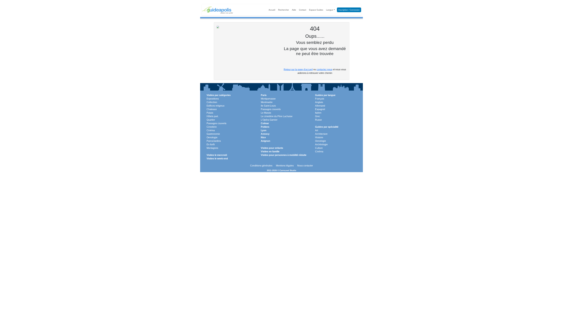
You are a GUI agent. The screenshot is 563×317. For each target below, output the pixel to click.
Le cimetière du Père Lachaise (276, 116)
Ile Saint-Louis (268, 105)
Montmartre (267, 102)
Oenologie (212, 137)
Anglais (319, 102)
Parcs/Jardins (214, 141)
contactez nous (324, 69)
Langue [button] (329, 10)
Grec (317, 116)
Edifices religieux (215, 105)
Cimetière (212, 127)
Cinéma (211, 130)
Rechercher (283, 10)
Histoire (319, 137)
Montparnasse (268, 98)
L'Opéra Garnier (269, 120)
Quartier (211, 120)
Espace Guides (316, 10)
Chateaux (212, 109)
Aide (294, 10)
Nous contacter (305, 165)
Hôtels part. (212, 116)
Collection (212, 102)
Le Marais (266, 113)
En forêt (211, 144)
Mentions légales (285, 165)
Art (316, 130)
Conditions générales (261, 165)
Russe (318, 120)
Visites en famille (270, 151)
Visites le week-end (217, 158)
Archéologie (321, 144)
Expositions (213, 98)
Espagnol (320, 109)
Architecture (321, 134)
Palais (210, 113)
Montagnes (212, 148)
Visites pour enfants (272, 148)
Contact (302, 10)
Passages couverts (216, 123)
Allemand (320, 105)
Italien (318, 113)
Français (319, 98)
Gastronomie (213, 134)
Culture (319, 148)
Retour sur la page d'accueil (298, 69)
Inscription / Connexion (349, 10)
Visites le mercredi (217, 155)
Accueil (272, 10)
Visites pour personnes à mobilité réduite (283, 155)
